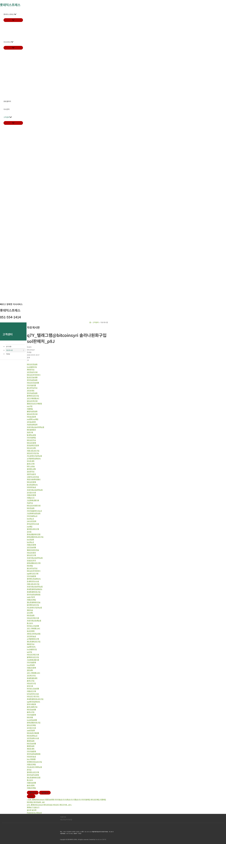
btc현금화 (30, 539)
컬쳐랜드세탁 (31, 469)
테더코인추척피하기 (33, 375)
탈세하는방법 (31, 435)
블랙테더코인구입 (33, 395)
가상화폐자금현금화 (33, 513)
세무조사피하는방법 (33, 633)
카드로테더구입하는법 (34, 456)
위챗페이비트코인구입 (34, 762)
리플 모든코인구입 (33, 450)
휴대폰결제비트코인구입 (35, 699)
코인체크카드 (31, 675)
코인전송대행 (31, 547)
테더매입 (30, 565)
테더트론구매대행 (33, 733)
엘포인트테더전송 (33, 550)
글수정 (29, 810)
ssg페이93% (31, 646)
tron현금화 (31, 665)
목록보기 (30, 807)
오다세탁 (30, 612)
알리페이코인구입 (33, 605)
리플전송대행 (31, 782)
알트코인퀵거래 (32, 401)
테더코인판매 (31, 443)
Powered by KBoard (34, 812)
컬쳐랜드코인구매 (33, 772)
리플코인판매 (31, 495)
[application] (15, 14)
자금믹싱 (30, 503)
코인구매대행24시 (33, 398)
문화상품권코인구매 (33, 563)
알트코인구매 (31, 555)
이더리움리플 (31, 385)
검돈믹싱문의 (31, 474)
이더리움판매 (31, 576)
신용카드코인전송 (33, 477)
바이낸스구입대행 (33, 626)
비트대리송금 (31, 487)
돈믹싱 (29, 769)
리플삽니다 (30, 497)
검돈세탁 (30, 670)
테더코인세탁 (31, 448)
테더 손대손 (31, 466)
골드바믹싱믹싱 (32, 388)
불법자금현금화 (32, 411)
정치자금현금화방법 (33, 594)
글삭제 (34, 810)
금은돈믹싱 (30, 471)
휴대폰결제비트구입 (33, 592)
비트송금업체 (31, 416)
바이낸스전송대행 (33, 688)
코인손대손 (30, 390)
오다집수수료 (31, 492)
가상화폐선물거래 (33, 500)
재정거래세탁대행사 (33, 479)
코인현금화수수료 (33, 738)
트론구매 (30, 432)
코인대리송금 (31, 636)
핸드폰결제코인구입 (33, 641)
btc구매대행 (31, 759)
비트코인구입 (31, 683)
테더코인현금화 (32, 364)
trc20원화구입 (32, 367)
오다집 (29, 531)
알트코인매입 (31, 725)
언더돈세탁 (30, 461)
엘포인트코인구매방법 (34, 403)
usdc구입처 (31, 597)
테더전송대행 (31, 709)
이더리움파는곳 (32, 516)
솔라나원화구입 (32, 707)
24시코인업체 (31, 521)
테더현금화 (30, 508)
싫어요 (45, 792)
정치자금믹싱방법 (33, 775)
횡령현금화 (30, 741)
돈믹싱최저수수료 (33, 524)
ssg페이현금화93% (33, 701)
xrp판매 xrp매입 (32, 419)
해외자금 (30, 610)
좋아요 (33, 792)
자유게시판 (9, 350)
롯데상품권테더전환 (33, 534)
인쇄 (31, 796)
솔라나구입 (30, 680)
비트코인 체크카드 (33, 696)
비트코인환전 (31, 552)
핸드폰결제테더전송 (33, 602)
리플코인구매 (31, 691)
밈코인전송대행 (32, 377)
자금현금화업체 (32, 424)
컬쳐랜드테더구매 (33, 529)
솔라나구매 (30, 463)
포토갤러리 (7, 101)
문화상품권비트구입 (33, 722)
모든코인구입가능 (33, 453)
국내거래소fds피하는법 (35, 490)
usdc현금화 (31, 730)
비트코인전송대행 (33, 382)
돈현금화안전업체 (33, 445)
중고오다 (30, 623)
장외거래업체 (31, 704)
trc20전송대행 (32, 720)
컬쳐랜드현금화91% (34, 578)
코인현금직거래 (32, 372)
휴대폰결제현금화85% (34, 589)
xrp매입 (29, 526)
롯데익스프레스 (9, 14)
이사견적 (7, 109)
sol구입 (29, 652)
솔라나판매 (30, 785)
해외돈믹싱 (30, 369)
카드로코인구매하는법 (34, 767)
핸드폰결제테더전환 (33, 777)
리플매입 (30, 409)
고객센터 (7, 117)
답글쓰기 (36, 807)
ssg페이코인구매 (32, 573)
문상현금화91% (32, 484)
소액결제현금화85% (34, 458)
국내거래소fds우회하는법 (35, 427)
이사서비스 (7, 42)
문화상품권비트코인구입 (35, 537)
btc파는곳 (30, 518)
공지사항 (8, 346)
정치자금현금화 (32, 380)
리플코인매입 (31, 599)
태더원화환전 (31, 429)
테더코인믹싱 (31, 440)
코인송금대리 (31, 422)
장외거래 (30, 686)
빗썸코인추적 (31, 560)
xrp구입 (29, 406)
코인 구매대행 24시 (33, 628)
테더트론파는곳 (32, 735)
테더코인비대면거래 (33, 505)
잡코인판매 (30, 631)
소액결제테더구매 (33, 639)
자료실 (8, 354)
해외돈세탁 (30, 748)
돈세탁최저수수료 (33, 581)
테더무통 (30, 717)
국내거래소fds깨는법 (34, 620)
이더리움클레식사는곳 (34, 511)
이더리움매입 (31, 437)
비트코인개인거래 (33, 618)
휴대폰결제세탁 (32, 678)
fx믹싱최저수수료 (33, 694)
